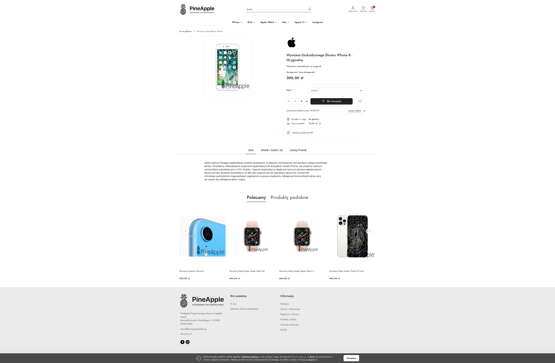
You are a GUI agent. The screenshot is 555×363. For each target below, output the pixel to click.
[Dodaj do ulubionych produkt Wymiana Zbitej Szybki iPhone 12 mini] (322, 209)
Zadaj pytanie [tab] (298, 150)
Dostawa (284, 303)
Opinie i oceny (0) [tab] (272, 150)
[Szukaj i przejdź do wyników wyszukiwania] (310, 9)
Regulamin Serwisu (289, 314)
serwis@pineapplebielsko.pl (193, 329)
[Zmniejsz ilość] (289, 101)
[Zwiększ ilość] (301, 101)
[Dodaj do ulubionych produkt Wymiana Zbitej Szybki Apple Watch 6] (272, 209)
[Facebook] (182, 342)
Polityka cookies (288, 319)
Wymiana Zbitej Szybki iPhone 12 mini (296, 271)
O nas (233, 303)
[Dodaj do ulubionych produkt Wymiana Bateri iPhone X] (372, 209)
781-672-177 (186, 334)
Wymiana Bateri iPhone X (340, 271)
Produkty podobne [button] (289, 197)
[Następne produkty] (369, 231)
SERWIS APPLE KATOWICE (244, 309)
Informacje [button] (287, 296)
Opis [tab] (251, 150)
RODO (283, 329)
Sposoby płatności (289, 324)
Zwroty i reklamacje (290, 309)
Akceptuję (351, 358)
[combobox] (337, 91)
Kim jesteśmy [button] (238, 296)
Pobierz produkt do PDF (302, 132)
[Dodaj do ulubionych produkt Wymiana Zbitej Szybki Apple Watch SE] (222, 209)
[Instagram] (188, 342)
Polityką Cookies (250, 356)
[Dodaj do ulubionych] (360, 101)
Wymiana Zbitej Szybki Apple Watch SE (197, 271)
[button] (227, 67)
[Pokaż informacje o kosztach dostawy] (320, 123)
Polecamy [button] (256, 197)
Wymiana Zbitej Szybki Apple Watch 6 (246, 271)
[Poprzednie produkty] (185, 231)
